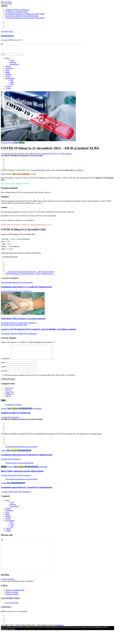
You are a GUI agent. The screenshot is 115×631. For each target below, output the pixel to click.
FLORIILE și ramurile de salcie (16, 12)
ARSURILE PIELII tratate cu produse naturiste (23, 318)
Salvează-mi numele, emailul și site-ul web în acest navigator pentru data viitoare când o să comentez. (39, 375)
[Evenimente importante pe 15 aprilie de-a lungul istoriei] (17, 282)
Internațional (14, 64)
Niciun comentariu (42, 154)
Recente (15, 408)
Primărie (8, 394)
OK (16, 629)
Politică (8, 66)
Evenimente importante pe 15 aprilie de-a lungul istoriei (26, 287)
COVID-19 (5, 143)
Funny (7, 392)
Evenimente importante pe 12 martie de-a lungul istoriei (25, 18)
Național (13, 62)
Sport (7, 70)
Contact (8, 88)
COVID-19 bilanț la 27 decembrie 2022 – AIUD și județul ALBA (29, 274)
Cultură (8, 76)
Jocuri (12, 82)
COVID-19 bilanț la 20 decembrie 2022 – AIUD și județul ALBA (29, 272)
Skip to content (6, 2)
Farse (7, 390)
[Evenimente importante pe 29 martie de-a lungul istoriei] (21, 447)
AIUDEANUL (7, 36)
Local (12, 60)
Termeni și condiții (12, 594)
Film (11, 80)
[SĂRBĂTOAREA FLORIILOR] (13, 405)
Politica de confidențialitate (14, 590)
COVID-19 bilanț (65, 154)
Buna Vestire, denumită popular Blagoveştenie (21, 16)
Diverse (8, 388)
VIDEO (8, 86)
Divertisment (9, 78)
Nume (4, 362)
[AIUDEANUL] (8, 579)
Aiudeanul (32, 154)
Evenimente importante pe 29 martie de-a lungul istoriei (25, 14)
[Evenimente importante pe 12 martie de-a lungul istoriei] (21, 479)
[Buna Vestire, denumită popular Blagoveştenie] (19, 463)
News (7, 58)
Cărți (11, 84)
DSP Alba (40, 170)
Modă (7, 72)
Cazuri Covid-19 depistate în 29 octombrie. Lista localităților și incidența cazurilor (38, 329)
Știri (6, 396)
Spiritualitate (37, 408)
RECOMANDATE (25, 408)
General (4, 467)
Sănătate (8, 74)
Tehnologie (9, 68)
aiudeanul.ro (59, 625)
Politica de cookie (11, 592)
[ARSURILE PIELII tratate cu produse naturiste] (23, 314)
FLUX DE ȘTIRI (11, 603)
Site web (4, 371)
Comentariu (6, 359)
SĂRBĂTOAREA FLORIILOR (17, 10)
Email (3, 367)
